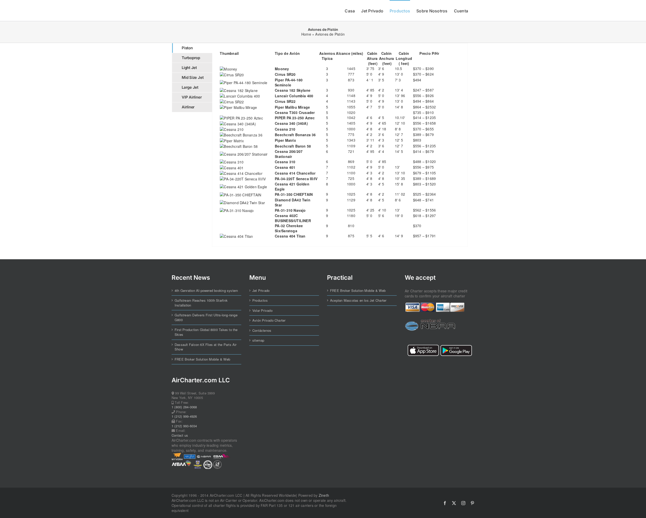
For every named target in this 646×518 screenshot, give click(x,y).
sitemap (258, 340)
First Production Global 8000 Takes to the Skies (206, 332)
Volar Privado (262, 310)
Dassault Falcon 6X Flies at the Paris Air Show (206, 347)
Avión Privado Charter (268, 320)
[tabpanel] (340, 145)
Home (306, 34)
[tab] (192, 48)
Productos (260, 300)
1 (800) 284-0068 (184, 407)
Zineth (324, 495)
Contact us (180, 435)
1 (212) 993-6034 (184, 426)
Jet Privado (261, 290)
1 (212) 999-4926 (184, 416)
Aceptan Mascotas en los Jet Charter (358, 300)
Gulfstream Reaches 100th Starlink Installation (201, 303)
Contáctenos (261, 330)
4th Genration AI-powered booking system (206, 290)
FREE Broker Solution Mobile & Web (202, 359)
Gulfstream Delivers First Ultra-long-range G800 (206, 317)
